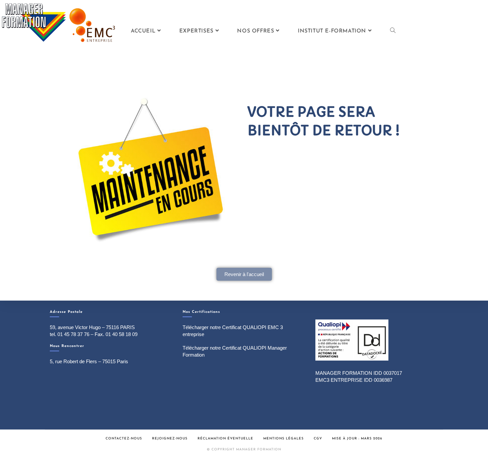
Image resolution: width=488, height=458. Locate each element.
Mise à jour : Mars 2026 (357, 438)
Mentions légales (283, 438)
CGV (318, 438)
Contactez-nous (124, 438)
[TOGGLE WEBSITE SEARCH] (393, 31)
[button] (244, 274)
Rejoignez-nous (170, 438)
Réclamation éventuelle (225, 438)
